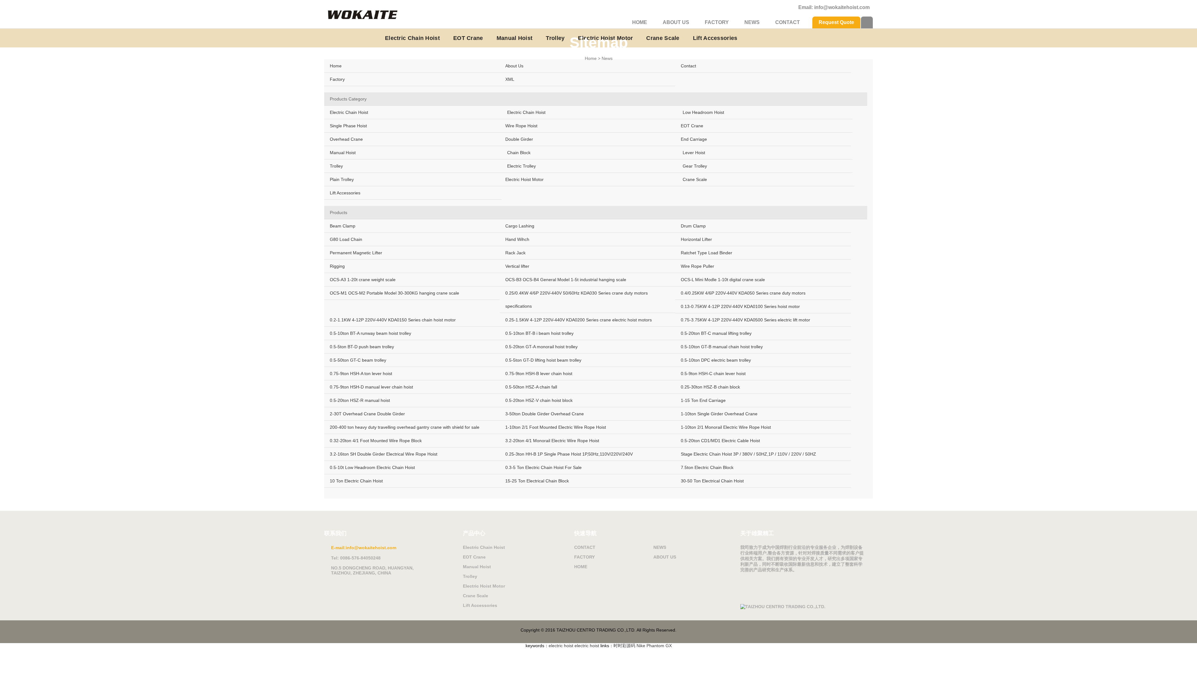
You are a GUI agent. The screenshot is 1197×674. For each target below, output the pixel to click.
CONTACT (787, 22)
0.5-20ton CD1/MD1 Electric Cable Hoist (720, 440)
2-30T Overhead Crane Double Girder (367, 413)
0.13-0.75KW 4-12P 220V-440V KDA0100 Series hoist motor (740, 306)
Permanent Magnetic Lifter (356, 252)
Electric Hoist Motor (524, 179)
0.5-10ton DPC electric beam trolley (716, 360)
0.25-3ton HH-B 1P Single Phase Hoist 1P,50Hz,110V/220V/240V (569, 454)
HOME (639, 22)
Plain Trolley (342, 179)
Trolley (336, 166)
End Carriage (694, 139)
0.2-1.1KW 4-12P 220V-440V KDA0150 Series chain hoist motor (393, 319)
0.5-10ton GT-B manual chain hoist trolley (722, 346)
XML (509, 79)
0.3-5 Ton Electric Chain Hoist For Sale (543, 467)
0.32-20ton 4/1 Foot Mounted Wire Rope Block (376, 440)
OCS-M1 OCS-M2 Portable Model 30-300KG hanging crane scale (394, 293)
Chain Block (519, 152)
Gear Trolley (695, 166)
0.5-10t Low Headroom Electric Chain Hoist (372, 467)
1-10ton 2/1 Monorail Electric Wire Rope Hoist (726, 427)
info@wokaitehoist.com (842, 7)
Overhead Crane (346, 139)
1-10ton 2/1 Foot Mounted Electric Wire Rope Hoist (555, 427)
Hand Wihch (517, 239)
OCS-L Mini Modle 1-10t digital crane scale (723, 279)
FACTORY (717, 22)
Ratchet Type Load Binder (706, 252)
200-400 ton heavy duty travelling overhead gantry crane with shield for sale (404, 427)
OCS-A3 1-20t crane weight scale (363, 279)
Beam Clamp (342, 225)
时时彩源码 (624, 645)
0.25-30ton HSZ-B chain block (710, 386)
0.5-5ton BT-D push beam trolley (362, 346)
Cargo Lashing (519, 225)
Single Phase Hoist (348, 125)
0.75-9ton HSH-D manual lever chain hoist (371, 386)
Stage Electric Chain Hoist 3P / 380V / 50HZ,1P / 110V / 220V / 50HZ (748, 454)
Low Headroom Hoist (703, 112)
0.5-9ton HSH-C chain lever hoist (713, 373)
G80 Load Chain (346, 239)
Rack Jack (515, 252)
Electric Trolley (521, 166)
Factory (337, 79)
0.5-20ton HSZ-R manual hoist (360, 400)
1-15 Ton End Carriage (703, 400)
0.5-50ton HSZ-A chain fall (531, 386)
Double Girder (519, 139)
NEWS (752, 22)
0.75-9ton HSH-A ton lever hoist (361, 373)
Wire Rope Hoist (521, 125)
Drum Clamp (693, 225)
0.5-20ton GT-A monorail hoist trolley (541, 346)
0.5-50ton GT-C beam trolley (358, 360)
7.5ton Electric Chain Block (707, 467)
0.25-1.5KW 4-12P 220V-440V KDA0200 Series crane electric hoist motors (578, 319)
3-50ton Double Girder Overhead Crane (544, 413)
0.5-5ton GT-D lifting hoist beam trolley (543, 360)
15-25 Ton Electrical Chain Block (537, 480)
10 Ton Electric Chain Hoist (356, 480)
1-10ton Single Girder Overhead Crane (719, 413)
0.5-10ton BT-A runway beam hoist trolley (370, 333)
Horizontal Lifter (696, 239)
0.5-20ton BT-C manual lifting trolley (716, 333)
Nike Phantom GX (654, 645)
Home (591, 58)
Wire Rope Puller (697, 266)
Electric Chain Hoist (349, 112)
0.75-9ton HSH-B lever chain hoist (538, 373)
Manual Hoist (343, 152)
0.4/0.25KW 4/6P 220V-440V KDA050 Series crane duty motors (743, 293)
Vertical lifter (517, 266)
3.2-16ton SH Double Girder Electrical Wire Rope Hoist (383, 454)
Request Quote (836, 22)
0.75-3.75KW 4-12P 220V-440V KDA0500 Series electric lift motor (745, 319)
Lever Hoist (694, 152)
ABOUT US (676, 22)
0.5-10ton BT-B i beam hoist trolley (539, 333)
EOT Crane (692, 125)
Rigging (337, 266)
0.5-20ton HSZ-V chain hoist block (539, 400)
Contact (688, 65)
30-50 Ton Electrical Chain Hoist (712, 480)
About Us (514, 65)
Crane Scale (695, 179)
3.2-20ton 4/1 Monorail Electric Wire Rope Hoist (552, 440)
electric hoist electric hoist (574, 645)
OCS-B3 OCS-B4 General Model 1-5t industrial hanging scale (565, 279)
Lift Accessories (345, 192)
